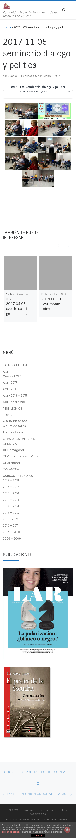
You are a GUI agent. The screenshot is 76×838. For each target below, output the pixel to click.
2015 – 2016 (11, 493)
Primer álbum (13, 432)
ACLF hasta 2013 (15, 402)
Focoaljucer (28, 810)
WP (25, 819)
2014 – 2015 (11, 500)
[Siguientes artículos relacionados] (68, 245)
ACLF (6, 371)
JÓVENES (9, 415)
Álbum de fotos (14, 426)
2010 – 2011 (10, 525)
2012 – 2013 (11, 513)
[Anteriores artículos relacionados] (58, 245)
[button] (38, 92)
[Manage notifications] (67, 830)
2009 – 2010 (11, 532)
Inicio (7, 27)
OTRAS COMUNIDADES (19, 439)
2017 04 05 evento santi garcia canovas (18, 309)
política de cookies (11, 832)
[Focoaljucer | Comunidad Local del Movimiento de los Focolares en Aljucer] (7, 6)
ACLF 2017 (10, 383)
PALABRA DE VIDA (15, 365)
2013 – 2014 (11, 506)
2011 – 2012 (10, 519)
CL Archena (11, 463)
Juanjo (12, 75)
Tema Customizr (60, 819)
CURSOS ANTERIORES (18, 476)
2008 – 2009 (12, 538)
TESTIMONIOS (12, 408)
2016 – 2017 (11, 487)
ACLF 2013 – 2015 (15, 395)
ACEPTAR (38, 835)
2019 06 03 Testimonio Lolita (51, 304)
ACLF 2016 (10, 389)
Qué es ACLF (12, 376)
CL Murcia (10, 443)
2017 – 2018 (11, 480)
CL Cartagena (13, 450)
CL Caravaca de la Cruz (20, 456)
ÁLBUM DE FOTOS (15, 421)
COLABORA (11, 469)
